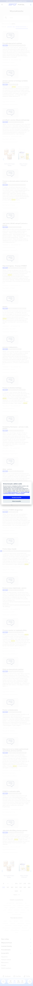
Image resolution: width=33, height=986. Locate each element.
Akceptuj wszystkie (16, 497)
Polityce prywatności (13, 492)
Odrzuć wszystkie (16, 501)
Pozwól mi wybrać (20, 493)
